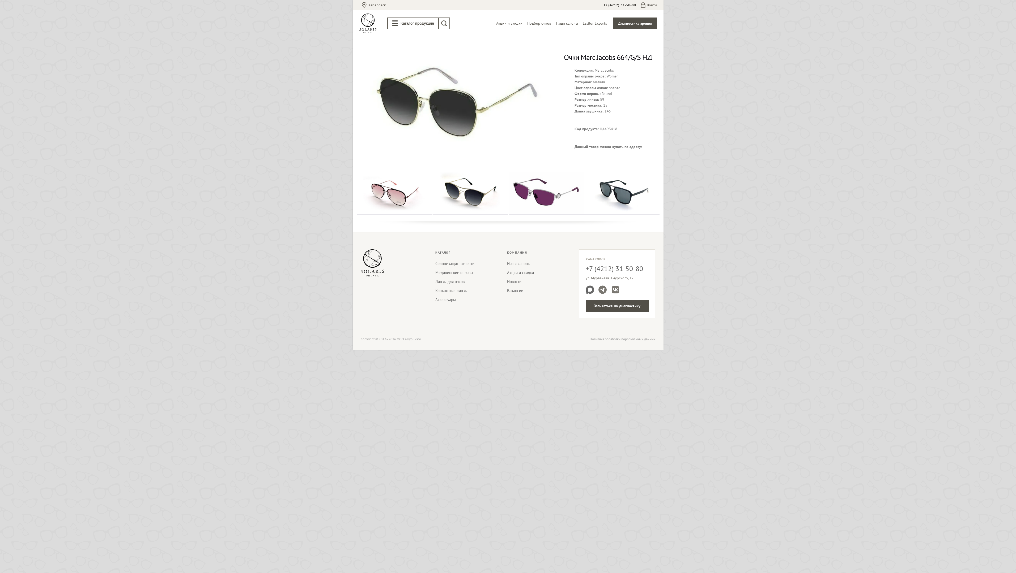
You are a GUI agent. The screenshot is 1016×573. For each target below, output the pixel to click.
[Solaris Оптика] (372, 262)
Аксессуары (445, 299)
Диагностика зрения (635, 23)
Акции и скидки (509, 23)
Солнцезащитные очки (454, 263)
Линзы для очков (450, 281)
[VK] (615, 289)
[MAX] (590, 289)
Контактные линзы (451, 290)
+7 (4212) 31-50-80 (619, 5)
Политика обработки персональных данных (623, 339)
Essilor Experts (595, 23)
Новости (514, 281)
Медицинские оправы (454, 272)
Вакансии (515, 290)
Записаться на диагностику (617, 305)
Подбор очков (539, 23)
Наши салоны (567, 23)
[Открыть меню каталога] (395, 23)
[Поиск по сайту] (444, 23)
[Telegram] (602, 289)
